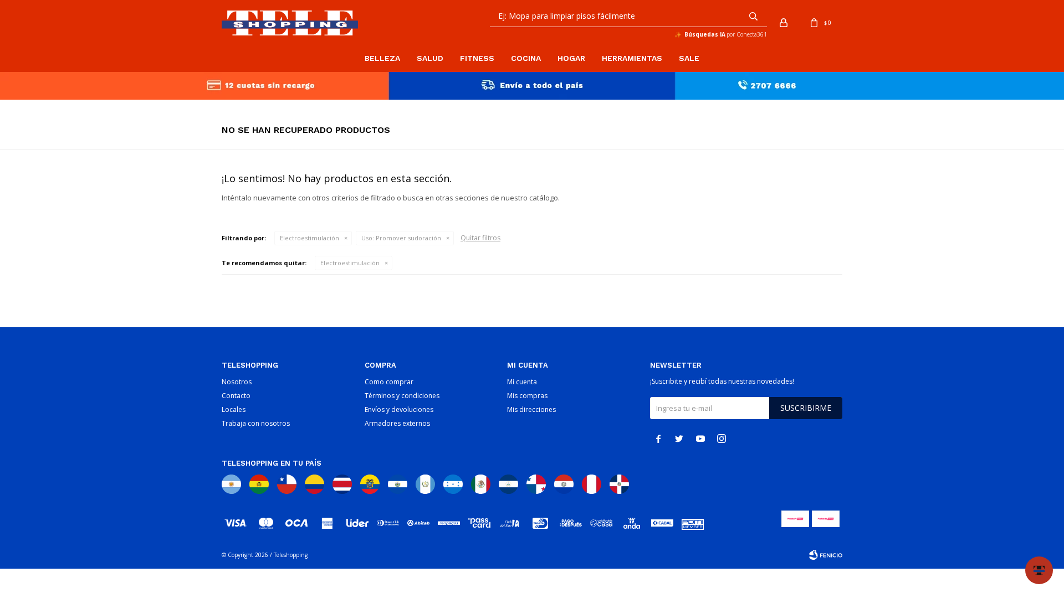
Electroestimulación (309, 238)
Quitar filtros (480, 238)
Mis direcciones (531, 409)
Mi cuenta (522, 381)
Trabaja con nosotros (256, 423)
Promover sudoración (401, 238)
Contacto (236, 395)
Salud (430, 58)
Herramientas (632, 58)
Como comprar (389, 381)
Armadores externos (397, 423)
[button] (753, 16)
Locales (233, 409)
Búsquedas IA (704, 34)
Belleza (382, 58)
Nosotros (237, 381)
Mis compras (527, 395)
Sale (689, 58)
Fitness (477, 58)
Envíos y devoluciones (399, 409)
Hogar (571, 58)
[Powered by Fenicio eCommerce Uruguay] (825, 555)
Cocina (526, 58)
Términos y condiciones (402, 395)
